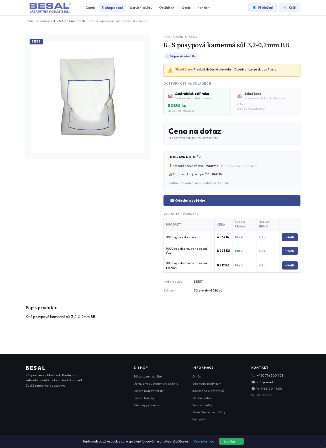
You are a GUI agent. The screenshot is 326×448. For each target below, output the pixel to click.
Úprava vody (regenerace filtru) (156, 383)
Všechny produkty (146, 405)
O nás (186, 7)
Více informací (204, 441)
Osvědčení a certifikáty (209, 412)
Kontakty (198, 419)
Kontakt (203, 7)
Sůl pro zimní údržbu (72, 21)
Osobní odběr (202, 398)
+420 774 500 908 (270, 375)
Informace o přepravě (208, 391)
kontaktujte (210, 138)
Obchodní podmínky (206, 383)
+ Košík (289, 237)
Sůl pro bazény (144, 398)
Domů (90, 7)
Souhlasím (231, 441)
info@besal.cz (267, 382)
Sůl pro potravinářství (149, 391)
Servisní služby (141, 7)
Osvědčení (167, 7)
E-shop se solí (113, 7)
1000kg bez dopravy (181, 237)
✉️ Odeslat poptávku (187, 200)
